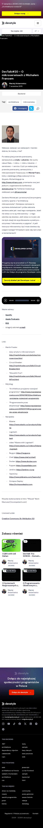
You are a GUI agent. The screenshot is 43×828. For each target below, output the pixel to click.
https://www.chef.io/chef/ (25, 457)
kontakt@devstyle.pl (12, 717)
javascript (25, 767)
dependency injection (10, 750)
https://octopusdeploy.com (20, 484)
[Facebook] (19, 723)
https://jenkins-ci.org (25, 469)
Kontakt (35, 813)
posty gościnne (27, 794)
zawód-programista (9, 797)
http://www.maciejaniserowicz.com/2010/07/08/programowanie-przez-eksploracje (25, 409)
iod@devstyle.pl (27, 719)
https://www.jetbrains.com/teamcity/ (25, 477)
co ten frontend (28, 771)
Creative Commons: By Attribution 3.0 (18, 518)
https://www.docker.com (26, 461)
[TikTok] (14, 723)
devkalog (25, 804)
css (3, 780)
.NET (3, 744)
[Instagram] (3, 723)
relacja (24, 800)
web (23, 757)
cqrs (3, 757)
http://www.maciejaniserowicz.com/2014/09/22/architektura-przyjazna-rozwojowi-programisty (25, 395)
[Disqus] (21, 634)
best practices (27, 754)
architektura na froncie (10, 771)
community (26, 791)
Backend (21, 93)
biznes (4, 804)
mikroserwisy (29, 102)
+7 (35, 31)
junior (4, 800)
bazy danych (27, 750)
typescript (26, 777)
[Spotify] (3, 729)
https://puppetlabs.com (26, 465)
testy (24, 744)
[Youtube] (8, 723)
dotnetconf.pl (7, 189)
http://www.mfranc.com (12, 182)
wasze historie (27, 797)
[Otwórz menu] (38, 23)
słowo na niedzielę (8, 791)
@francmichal (20, 192)
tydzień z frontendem (10, 774)
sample (25, 747)
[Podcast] (36, 723)
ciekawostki (6, 754)
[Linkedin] (30, 723)
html (23, 780)
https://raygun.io (23, 453)
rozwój (4, 794)
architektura (13, 102)
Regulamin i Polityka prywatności (17, 813)
